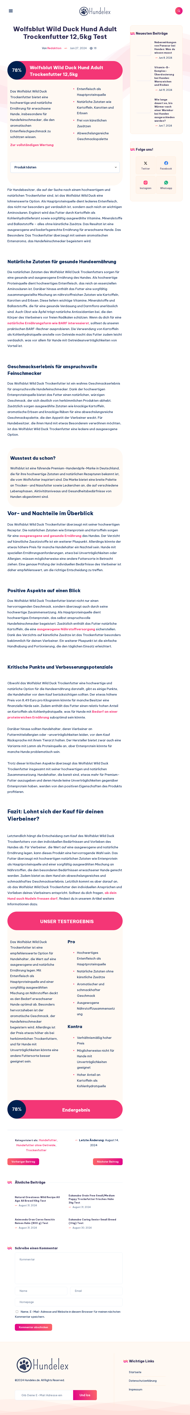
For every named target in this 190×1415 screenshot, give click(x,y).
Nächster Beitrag (108, 1161)
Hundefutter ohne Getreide (35, 1145)
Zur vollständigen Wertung (32, 145)
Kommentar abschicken (33, 1327)
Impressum (135, 1389)
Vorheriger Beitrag (23, 1161)
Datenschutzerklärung (143, 1380)
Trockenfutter (36, 1150)
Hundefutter (48, 1140)
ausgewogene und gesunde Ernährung (50, 536)
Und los (85, 1395)
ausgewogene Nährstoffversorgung (66, 629)
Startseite (135, 1372)
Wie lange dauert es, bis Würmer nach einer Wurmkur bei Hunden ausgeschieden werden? (164, 110)
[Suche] (179, 11)
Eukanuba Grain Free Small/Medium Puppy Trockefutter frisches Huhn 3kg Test (92, 1199)
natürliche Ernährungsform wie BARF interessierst (48, 323)
